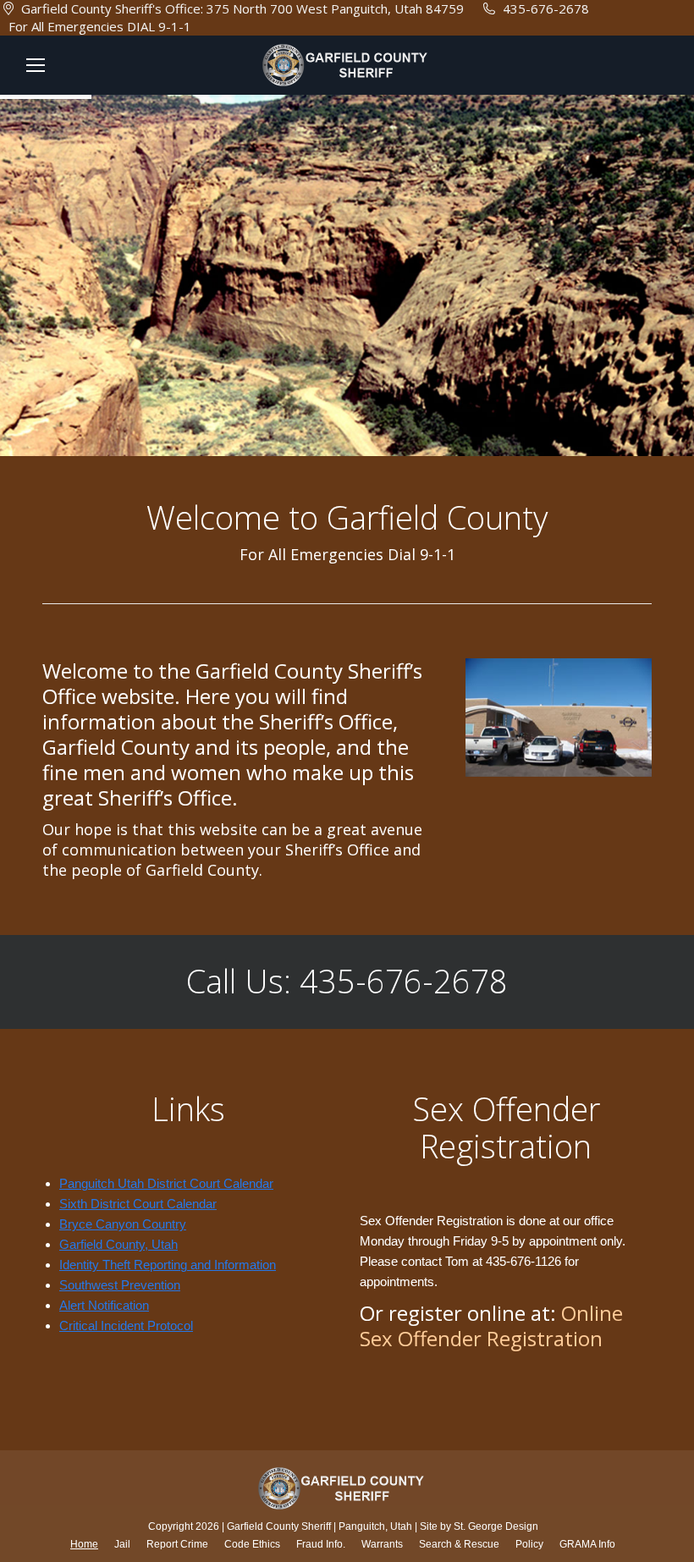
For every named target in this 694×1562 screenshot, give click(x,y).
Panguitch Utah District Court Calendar (166, 1183)
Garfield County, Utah (118, 1244)
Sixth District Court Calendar (138, 1203)
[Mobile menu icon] (35, 65)
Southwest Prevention (119, 1285)
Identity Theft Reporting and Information (167, 1264)
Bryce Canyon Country (122, 1224)
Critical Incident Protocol (126, 1325)
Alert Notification (104, 1305)
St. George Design (496, 1526)
